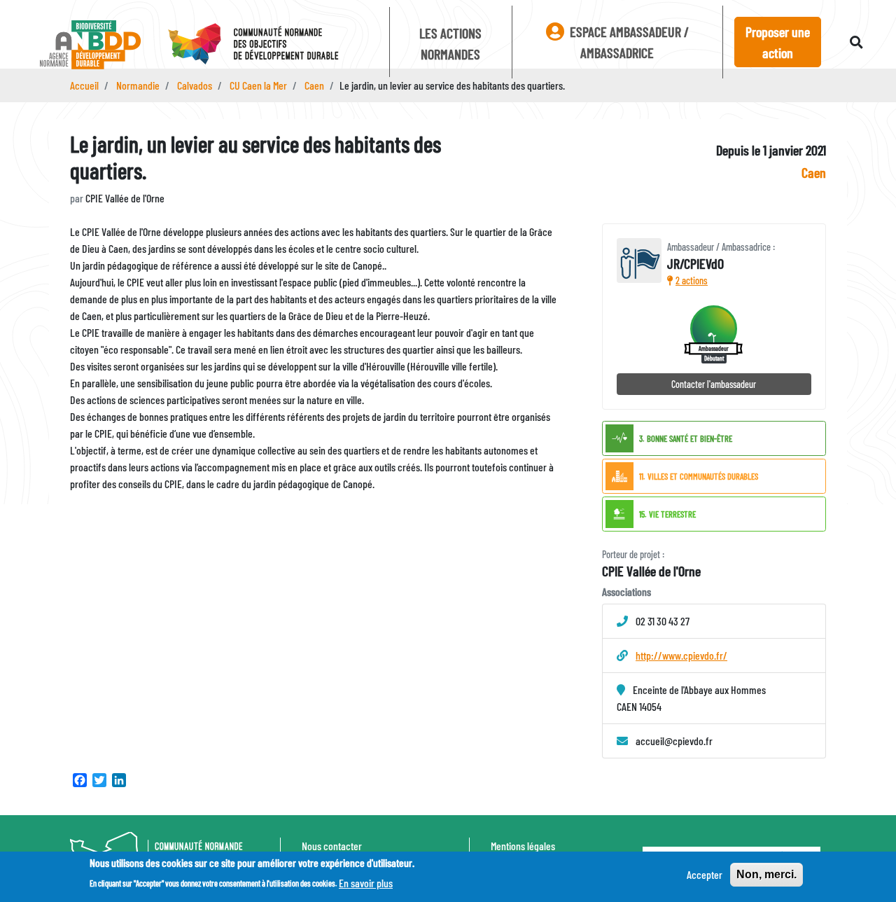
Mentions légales (523, 845)
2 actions (692, 280)
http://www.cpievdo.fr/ (681, 655)
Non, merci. (766, 874)
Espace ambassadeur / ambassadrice (628, 42)
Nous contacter (332, 845)
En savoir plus (366, 882)
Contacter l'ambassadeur (713, 384)
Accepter (704, 874)
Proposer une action (778, 42)
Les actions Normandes (450, 43)
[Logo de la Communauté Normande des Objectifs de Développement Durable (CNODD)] (268, 45)
